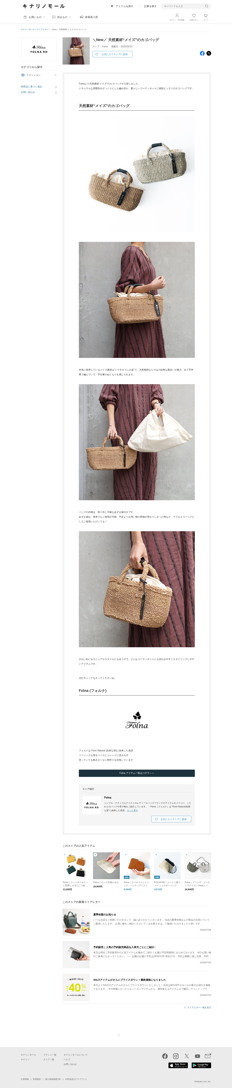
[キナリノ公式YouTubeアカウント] (197, 1056)
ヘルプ (67, 1059)
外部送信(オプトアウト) (76, 1079)
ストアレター (43, 29)
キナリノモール (28, 29)
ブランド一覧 (49, 1055)
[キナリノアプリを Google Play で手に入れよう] (201, 1067)
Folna (107, 797)
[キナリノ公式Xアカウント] (186, 1056)
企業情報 (25, 1079)
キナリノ (25, 1059)
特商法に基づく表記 (31, 86)
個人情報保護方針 (53, 1079)
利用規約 (37, 1079)
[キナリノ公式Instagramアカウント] (175, 1056)
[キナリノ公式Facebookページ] (165, 1056)
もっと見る (132, 810)
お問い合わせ (28, 92)
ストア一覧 (48, 1059)
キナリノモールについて (76, 1055)
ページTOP (118, 1035)
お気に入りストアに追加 (115, 54)
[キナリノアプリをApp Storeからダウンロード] (178, 1067)
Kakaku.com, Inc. (203, 1081)
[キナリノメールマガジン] (208, 1056)
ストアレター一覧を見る (199, 1007)
